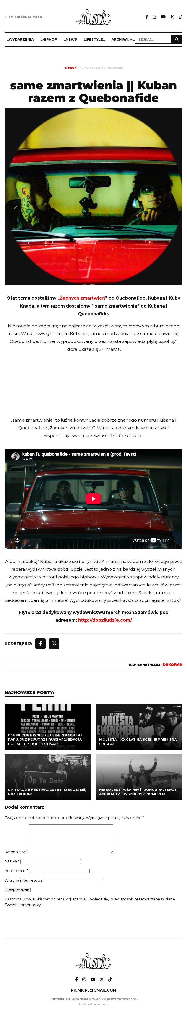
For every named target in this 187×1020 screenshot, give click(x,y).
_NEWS (70, 39)
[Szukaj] (176, 39)
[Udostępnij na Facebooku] (40, 643)
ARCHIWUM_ (123, 39)
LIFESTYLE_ (94, 39)
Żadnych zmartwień (82, 298)
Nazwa (12, 861)
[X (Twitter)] (172, 17)
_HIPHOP (49, 39)
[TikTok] (180, 17)
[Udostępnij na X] (54, 643)
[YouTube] (163, 17)
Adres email (16, 871)
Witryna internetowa (24, 880)
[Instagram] (154, 17)
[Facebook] (147, 17)
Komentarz (16, 852)
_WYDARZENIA (20, 39)
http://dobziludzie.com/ (105, 620)
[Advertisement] (93, 393)
